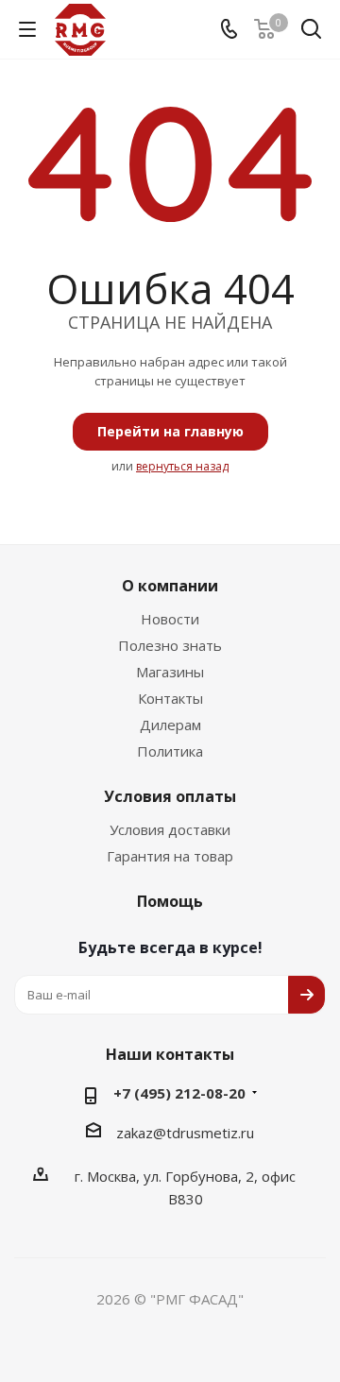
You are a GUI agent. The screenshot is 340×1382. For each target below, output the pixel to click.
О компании (170, 585)
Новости (170, 618)
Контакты (170, 698)
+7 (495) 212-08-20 (179, 1092)
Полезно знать (170, 645)
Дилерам (170, 724)
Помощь (170, 901)
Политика (170, 751)
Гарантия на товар (170, 855)
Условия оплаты (170, 796)
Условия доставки (170, 829)
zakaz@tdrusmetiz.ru (185, 1132)
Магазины (170, 671)
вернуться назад (182, 466)
